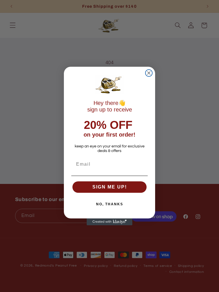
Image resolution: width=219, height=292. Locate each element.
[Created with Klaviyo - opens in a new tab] (109, 221)
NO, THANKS (109, 204)
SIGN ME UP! (109, 186)
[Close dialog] (148, 73)
